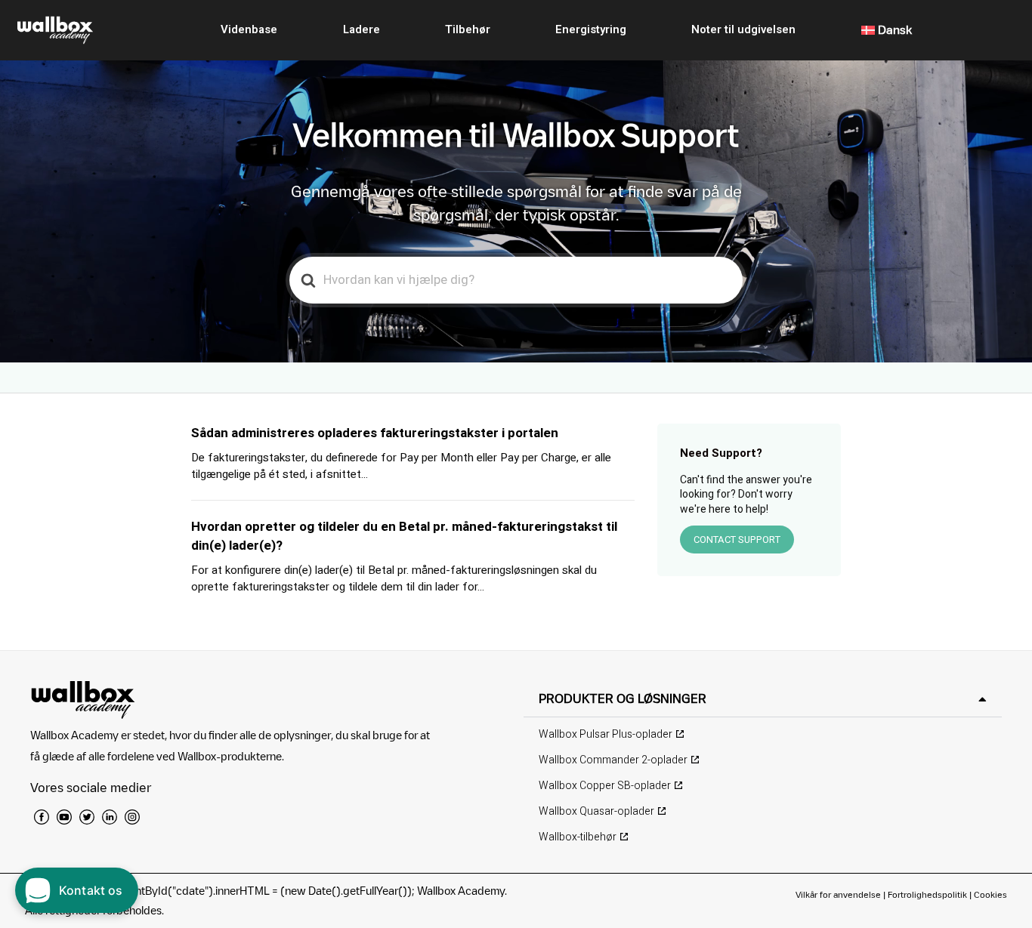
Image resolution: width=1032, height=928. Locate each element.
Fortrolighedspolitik (927, 894)
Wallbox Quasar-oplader (596, 811)
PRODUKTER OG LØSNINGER (622, 698)
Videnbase (249, 29)
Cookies (990, 894)
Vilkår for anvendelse (839, 894)
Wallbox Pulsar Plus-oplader (605, 734)
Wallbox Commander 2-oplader (613, 760)
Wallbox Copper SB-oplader (605, 786)
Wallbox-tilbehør (577, 837)
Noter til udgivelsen (743, 29)
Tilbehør (467, 29)
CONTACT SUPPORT (737, 539)
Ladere (361, 29)
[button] (763, 699)
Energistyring (590, 29)
